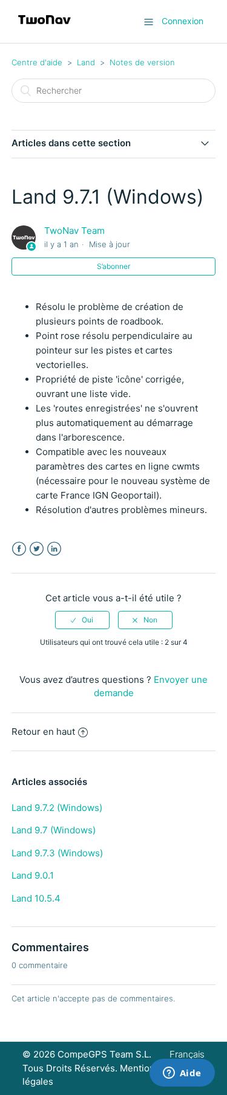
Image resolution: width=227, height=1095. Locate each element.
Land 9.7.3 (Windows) (57, 853)
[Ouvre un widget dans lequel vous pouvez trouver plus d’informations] (182, 1074)
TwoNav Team (74, 230)
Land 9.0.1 (33, 875)
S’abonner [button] (113, 266)
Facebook (19, 549)
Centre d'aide (37, 62)
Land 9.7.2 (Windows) (57, 807)
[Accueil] (44, 27)
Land (86, 62)
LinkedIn (54, 549)
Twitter (36, 549)
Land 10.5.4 (36, 898)
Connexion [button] (182, 21)
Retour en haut (43, 731)
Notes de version (142, 62)
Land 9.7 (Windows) (54, 830)
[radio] (82, 620)
